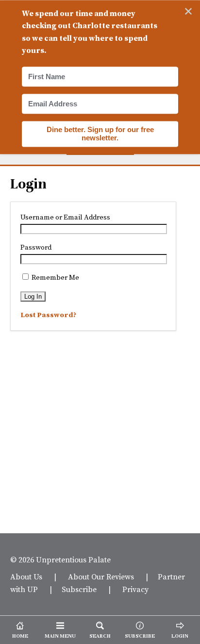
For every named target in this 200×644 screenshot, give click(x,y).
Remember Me (54, 277)
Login (28, 184)
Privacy (135, 589)
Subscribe (79, 589)
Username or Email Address (65, 217)
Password (35, 247)
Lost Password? (48, 315)
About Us (26, 576)
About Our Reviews (101, 576)
